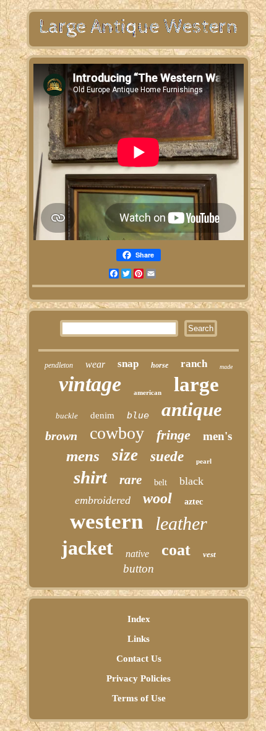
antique (191, 409)
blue (138, 415)
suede (167, 456)
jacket (87, 548)
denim (102, 415)
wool (157, 498)
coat (176, 550)
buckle (67, 415)
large (196, 384)
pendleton (59, 365)
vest (209, 554)
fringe (174, 435)
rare (130, 479)
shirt (90, 477)
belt (160, 482)
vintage (90, 384)
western (106, 521)
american (147, 392)
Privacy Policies (138, 678)
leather (181, 523)
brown (61, 436)
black (191, 481)
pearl (204, 461)
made (226, 366)
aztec (193, 501)
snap (128, 364)
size (125, 455)
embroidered (103, 500)
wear (95, 364)
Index (138, 619)
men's (217, 436)
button (138, 568)
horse (159, 365)
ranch (194, 364)
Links (138, 639)
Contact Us (138, 659)
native (137, 553)
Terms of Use (139, 698)
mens (83, 456)
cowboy (117, 433)
